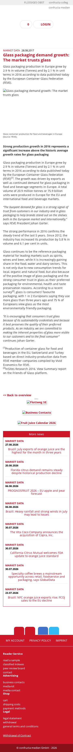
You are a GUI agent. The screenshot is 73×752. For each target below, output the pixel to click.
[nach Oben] (19, 631)
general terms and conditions (20, 726)
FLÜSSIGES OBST (34, 2)
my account (15, 640)
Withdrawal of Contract (17, 735)
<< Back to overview (17, 395)
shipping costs (11, 704)
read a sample (11, 660)
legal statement (12, 718)
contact (7, 672)
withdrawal (9, 722)
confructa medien (59, 7)
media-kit (8, 686)
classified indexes (13, 664)
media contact (11, 690)
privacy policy (40, 640)
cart (5, 700)
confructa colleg (58, 2)
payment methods (14, 708)
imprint (61, 640)
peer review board (14, 668)
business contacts (14, 682)
